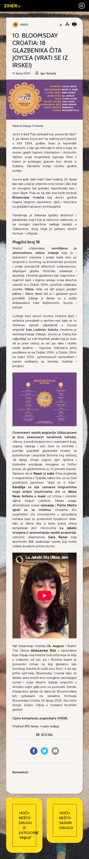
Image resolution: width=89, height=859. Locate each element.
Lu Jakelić (68, 528)
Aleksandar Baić (43, 650)
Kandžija (18, 487)
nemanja (47, 505)
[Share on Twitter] (44, 753)
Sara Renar (58, 537)
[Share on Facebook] (33, 753)
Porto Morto (67, 505)
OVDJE (62, 718)
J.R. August (55, 646)
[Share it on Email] (55, 753)
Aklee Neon (33, 294)
